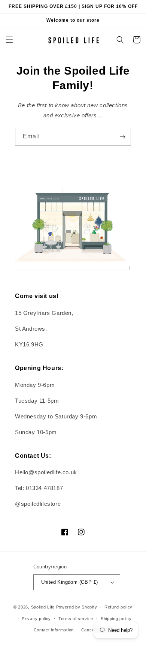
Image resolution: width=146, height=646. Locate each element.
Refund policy (118, 607)
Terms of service (75, 618)
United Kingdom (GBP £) (69, 582)
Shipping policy (116, 618)
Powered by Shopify (76, 607)
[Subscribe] (122, 136)
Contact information (54, 630)
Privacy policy (36, 618)
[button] (9, 39)
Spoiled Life (43, 607)
